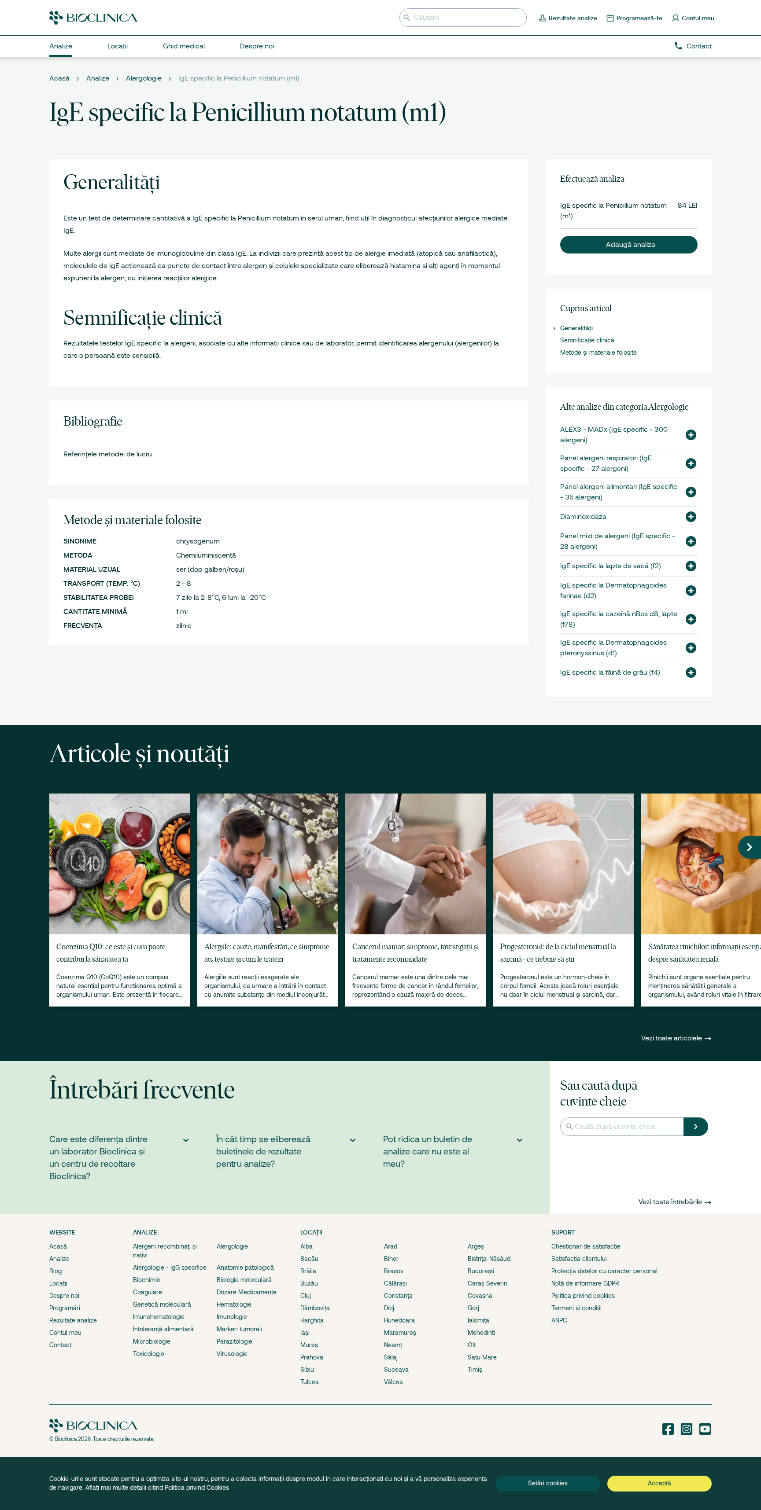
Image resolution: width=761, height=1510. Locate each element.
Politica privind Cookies (197, 1487)
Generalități (576, 327)
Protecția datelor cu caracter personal (604, 1271)
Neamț (393, 1344)
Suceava (396, 1369)
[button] (629, 245)
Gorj (473, 1308)
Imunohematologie (159, 1316)
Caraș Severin (487, 1283)
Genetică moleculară (162, 1304)
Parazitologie (234, 1341)
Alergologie (144, 78)
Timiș (475, 1369)
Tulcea (309, 1381)
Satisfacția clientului (579, 1258)
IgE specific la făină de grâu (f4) (610, 672)
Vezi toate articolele (672, 1038)
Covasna (480, 1295)
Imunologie (232, 1316)
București (481, 1271)
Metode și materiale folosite (598, 352)
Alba (306, 1246)
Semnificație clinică (587, 340)
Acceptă (659, 1483)
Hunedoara (399, 1320)
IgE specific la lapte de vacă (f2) (610, 566)
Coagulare (147, 1292)
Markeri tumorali (239, 1329)
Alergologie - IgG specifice (170, 1267)
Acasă (59, 78)
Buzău (309, 1283)
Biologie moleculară (244, 1279)
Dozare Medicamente (247, 1292)
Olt (472, 1344)
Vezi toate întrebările (670, 1202)
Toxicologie (148, 1353)
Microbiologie (151, 1341)
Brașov (393, 1271)
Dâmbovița (315, 1308)
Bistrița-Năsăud (489, 1258)
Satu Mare (482, 1357)
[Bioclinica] (93, 18)
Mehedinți (481, 1332)
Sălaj (391, 1357)
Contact (699, 46)
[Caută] (695, 1126)
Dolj (389, 1308)
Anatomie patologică (245, 1267)
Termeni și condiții (576, 1308)
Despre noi (64, 1295)
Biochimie (146, 1279)
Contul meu (65, 1332)
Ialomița (478, 1320)
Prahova (311, 1357)
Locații (58, 1283)
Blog (55, 1271)
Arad (390, 1246)
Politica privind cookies (583, 1295)
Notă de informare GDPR (585, 1283)
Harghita (312, 1320)
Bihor (391, 1258)
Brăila (308, 1271)
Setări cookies (548, 1483)
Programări (64, 1308)
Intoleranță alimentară (163, 1329)
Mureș (309, 1344)
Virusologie (232, 1353)
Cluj (305, 1295)
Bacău (309, 1258)
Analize (97, 78)
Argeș (476, 1246)
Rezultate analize (73, 1320)
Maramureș (400, 1332)
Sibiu (307, 1369)
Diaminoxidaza (583, 517)
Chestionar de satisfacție (586, 1246)
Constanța (398, 1295)
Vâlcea (393, 1381)
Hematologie (234, 1304)
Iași (305, 1332)
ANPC (559, 1320)
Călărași (395, 1283)
